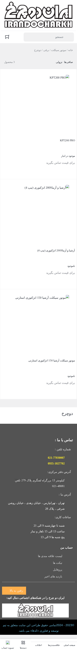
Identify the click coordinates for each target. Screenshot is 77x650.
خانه (70, 50)
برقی (46, 50)
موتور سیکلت (58, 50)
